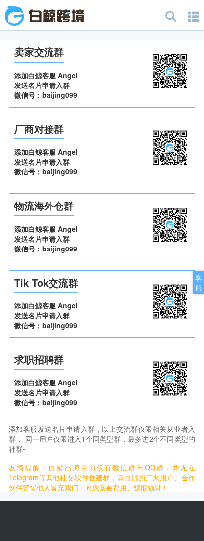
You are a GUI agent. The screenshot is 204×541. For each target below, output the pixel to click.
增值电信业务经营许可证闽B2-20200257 (102, 521)
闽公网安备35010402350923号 (102, 512)
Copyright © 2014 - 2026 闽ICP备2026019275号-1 (102, 529)
